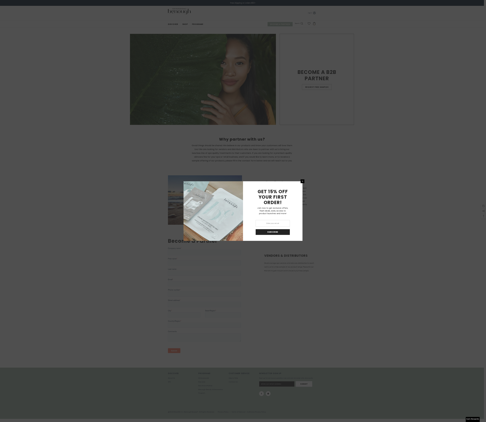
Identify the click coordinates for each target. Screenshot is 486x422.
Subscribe (272, 232)
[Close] (302, 181)
